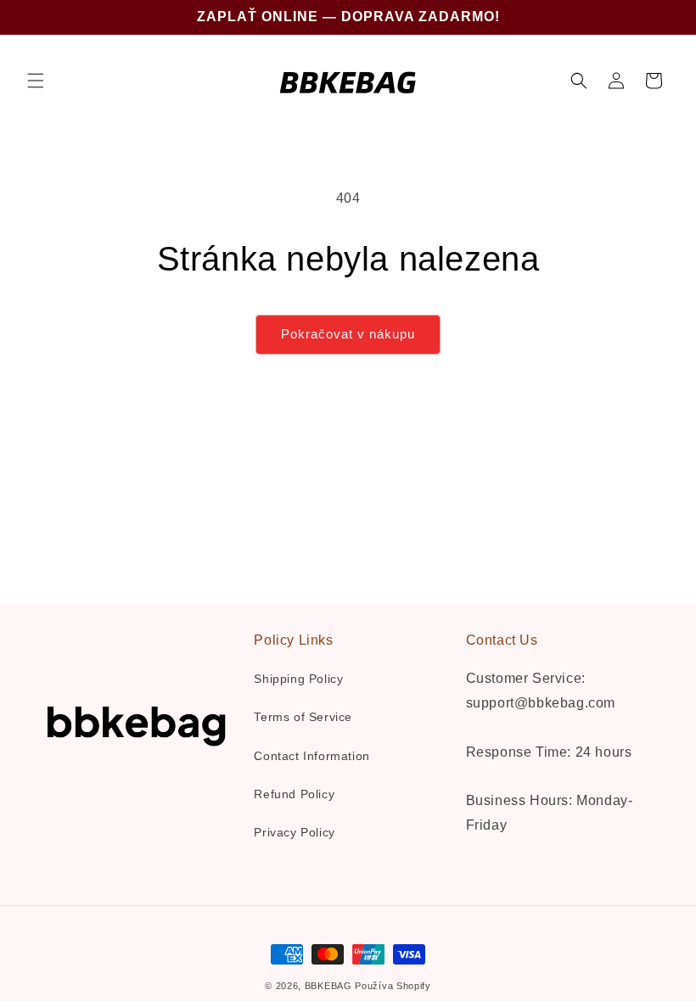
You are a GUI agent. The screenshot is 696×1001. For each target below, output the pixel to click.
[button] (35, 80)
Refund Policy (294, 794)
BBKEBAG (328, 986)
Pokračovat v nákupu (348, 334)
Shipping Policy (298, 678)
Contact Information (311, 756)
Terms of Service (303, 717)
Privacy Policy (294, 832)
